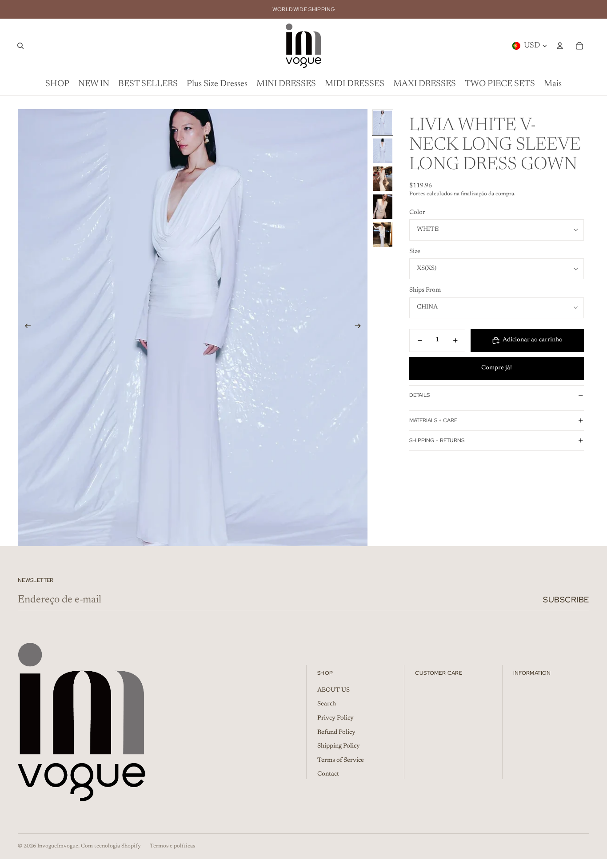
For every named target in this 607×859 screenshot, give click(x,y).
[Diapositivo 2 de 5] (382, 151)
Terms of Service (340, 760)
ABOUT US (333, 690)
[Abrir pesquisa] (20, 45)
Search (326, 704)
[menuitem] (552, 84)
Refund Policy (336, 732)
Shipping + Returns (436, 440)
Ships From (425, 290)
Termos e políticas (172, 846)
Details (419, 395)
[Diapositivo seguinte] (360, 327)
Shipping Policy (338, 746)
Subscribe (566, 599)
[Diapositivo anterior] (25, 327)
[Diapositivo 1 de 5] (382, 123)
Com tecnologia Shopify (111, 846)
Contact (328, 774)
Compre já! (496, 368)
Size (414, 252)
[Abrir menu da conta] (560, 45)
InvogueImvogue (57, 846)
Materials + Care (433, 420)
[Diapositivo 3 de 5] (382, 178)
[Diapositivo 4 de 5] (382, 206)
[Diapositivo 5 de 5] (382, 234)
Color (417, 213)
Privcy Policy (335, 718)
